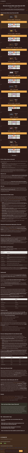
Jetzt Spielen (14, 35)
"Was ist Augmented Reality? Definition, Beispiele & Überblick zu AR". (9, 397)
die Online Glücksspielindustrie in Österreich (15, 229)
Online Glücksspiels (8, 226)
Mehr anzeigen (14, 155)
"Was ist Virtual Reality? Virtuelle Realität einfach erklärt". (8, 396)
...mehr (26, 10)
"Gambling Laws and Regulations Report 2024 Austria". (8, 398)
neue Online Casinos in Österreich (17, 382)
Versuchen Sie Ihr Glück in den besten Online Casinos (15, 199)
